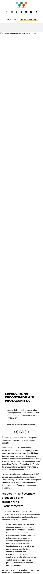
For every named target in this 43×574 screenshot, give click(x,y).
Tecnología (10, 19)
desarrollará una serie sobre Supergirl (17, 450)
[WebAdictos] (21, 5)
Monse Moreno (29, 425)
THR (17, 512)
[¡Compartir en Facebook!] (16, 432)
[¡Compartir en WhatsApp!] (27, 432)
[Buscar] (36, 11)
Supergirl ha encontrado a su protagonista (20, 397)
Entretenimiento (29, 19)
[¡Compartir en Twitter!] (21, 432)
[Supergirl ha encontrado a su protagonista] (18, 33)
